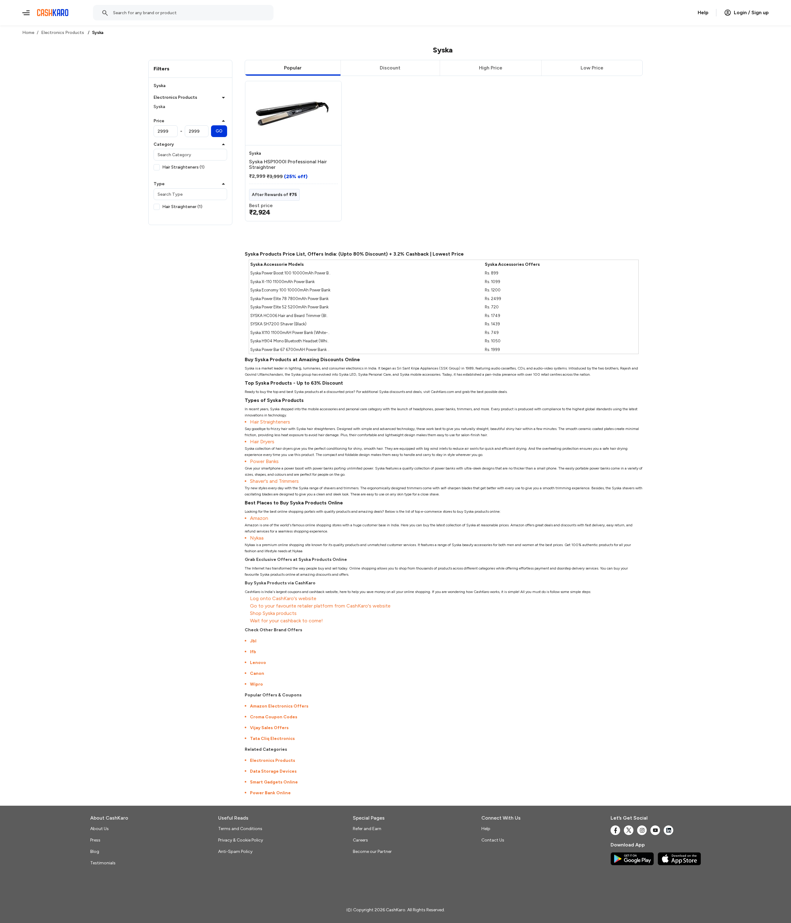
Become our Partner (372, 851)
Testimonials (103, 863)
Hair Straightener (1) (182, 206)
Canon (257, 673)
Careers (360, 840)
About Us (99, 828)
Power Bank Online (270, 793)
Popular (293, 68)
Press (95, 840)
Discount (390, 68)
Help (703, 12)
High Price (490, 68)
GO (219, 131)
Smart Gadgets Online (274, 782)
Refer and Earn (367, 828)
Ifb (253, 651)
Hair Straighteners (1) (183, 167)
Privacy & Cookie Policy (240, 840)
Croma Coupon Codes (273, 717)
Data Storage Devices (273, 771)
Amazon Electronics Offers (279, 706)
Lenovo (258, 662)
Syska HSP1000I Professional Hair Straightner (288, 164)
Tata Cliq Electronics (272, 738)
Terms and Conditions (240, 828)
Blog (94, 851)
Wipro (256, 684)
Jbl (253, 641)
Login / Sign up (751, 12)
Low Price (592, 68)
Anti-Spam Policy (235, 851)
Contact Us (492, 840)
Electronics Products (272, 760)
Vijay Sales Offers (269, 727)
